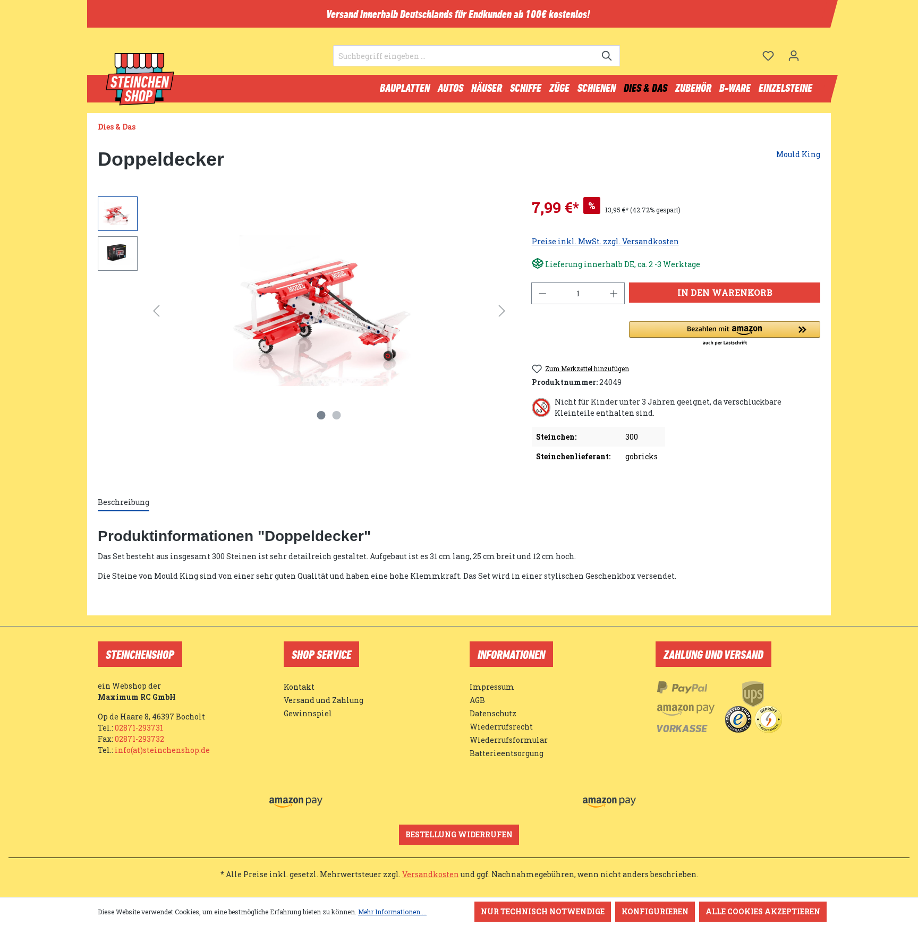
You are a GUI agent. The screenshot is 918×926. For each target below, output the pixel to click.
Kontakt (299, 687)
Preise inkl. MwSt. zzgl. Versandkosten (605, 241)
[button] (724, 334)
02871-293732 (139, 739)
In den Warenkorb (724, 292)
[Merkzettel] (768, 55)
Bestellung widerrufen (459, 834)
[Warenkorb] (813, 51)
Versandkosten (430, 874)
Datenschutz (493, 713)
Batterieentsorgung (506, 753)
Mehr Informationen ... (392, 911)
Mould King (798, 154)
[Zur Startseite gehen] (140, 79)
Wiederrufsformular (509, 740)
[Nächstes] (502, 311)
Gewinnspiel (308, 713)
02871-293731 (139, 728)
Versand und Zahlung (323, 700)
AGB (477, 700)
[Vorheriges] (156, 311)
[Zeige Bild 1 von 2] (321, 415)
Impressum (492, 687)
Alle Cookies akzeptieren (763, 911)
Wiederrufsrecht (501, 727)
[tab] (123, 502)
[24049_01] (329, 310)
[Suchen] (607, 55)
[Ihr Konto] (793, 55)
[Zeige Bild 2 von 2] (337, 415)
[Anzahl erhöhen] (614, 293)
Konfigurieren (655, 911)
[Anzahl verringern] (542, 293)
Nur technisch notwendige (543, 911)
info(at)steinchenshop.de (162, 750)
